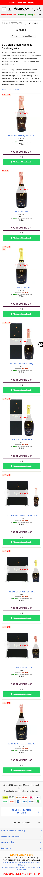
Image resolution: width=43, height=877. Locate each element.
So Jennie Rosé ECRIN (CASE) (21, 364)
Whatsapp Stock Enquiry (22, 162)
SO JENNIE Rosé (21, 212)
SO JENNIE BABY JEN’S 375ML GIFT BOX (21, 516)
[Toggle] (39, 822)
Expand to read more (10, 90)
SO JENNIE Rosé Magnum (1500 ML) (21, 744)
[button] (4, 9)
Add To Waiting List (21, 152)
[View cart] (39, 9)
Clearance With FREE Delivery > (21, 3)
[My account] (9, 9)
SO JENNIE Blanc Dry (21, 288)
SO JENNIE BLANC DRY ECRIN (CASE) (21, 440)
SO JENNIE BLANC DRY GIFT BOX (22, 592)
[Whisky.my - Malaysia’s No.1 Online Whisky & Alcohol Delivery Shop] (21, 9)
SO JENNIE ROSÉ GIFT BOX (21, 668)
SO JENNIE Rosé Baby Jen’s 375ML (21, 136)
